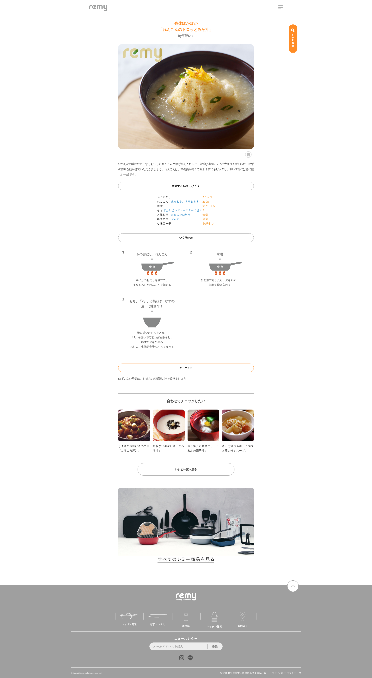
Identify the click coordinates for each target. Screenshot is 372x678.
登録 (215, 646)
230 (247, 154)
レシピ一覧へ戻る (186, 469)
